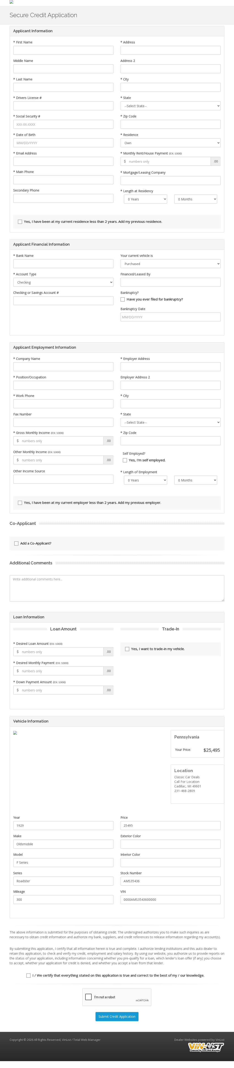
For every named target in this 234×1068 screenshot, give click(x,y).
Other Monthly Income (37, 452)
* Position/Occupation (29, 377)
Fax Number (22, 414)
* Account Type (24, 274)
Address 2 (127, 60)
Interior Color (130, 854)
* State (125, 98)
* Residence (129, 135)
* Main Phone (23, 172)
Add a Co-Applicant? (35, 543)
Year (16, 817)
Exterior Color (130, 836)
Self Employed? (134, 453)
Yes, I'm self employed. (147, 460)
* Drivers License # (27, 98)
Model (18, 854)
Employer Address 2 (135, 377)
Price (124, 817)
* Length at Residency (136, 191)
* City (124, 79)
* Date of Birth (24, 135)
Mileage (19, 891)
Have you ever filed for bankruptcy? (155, 299)
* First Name (22, 42)
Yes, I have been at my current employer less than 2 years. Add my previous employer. (92, 502)
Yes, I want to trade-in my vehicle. (158, 648)
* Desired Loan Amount (37, 643)
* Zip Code (128, 116)
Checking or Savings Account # (36, 292)
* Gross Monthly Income (38, 432)
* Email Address (25, 153)
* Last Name (22, 79)
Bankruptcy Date (132, 309)
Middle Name (23, 60)
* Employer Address (135, 358)
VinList (219, 1040)
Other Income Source (29, 471)
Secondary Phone (26, 190)
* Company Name (26, 358)
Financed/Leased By (135, 274)
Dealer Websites (185, 1040)
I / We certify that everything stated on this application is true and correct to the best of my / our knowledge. (118, 975)
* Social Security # (26, 116)
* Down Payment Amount (39, 682)
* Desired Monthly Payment (40, 663)
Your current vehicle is (136, 255)
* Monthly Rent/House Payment (151, 153)
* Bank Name (23, 255)
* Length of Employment (138, 472)
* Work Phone (23, 395)
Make (17, 836)
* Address (127, 42)
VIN (123, 891)
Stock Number (131, 873)
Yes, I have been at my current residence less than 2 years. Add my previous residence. (93, 221)
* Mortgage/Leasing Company (142, 172)
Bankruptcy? (129, 292)
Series (17, 873)
